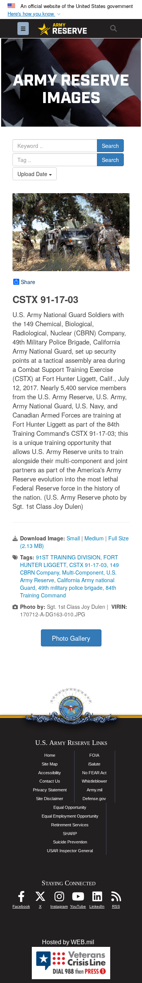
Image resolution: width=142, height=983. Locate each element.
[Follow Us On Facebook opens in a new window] (21, 898)
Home (49, 755)
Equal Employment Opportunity (70, 816)
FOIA (94, 755)
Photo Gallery (71, 638)
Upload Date (33, 174)
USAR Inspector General (70, 850)
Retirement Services (70, 825)
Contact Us (49, 781)
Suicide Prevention (70, 842)
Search (110, 145)
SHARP (70, 833)
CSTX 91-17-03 (88, 565)
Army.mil (94, 790)
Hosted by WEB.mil (68, 942)
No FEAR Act (94, 772)
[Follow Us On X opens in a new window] (40, 898)
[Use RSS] (115, 898)
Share (28, 282)
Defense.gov (94, 798)
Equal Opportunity (69, 807)
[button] (35, 14)
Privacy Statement (50, 790)
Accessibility (49, 772)
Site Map (50, 764)
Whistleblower (94, 781)
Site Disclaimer (49, 798)
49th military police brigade (70, 587)
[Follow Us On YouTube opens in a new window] (78, 898)
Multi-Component (82, 572)
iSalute (94, 764)
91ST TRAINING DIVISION (68, 557)
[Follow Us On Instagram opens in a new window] (59, 898)
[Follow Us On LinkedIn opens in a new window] (96, 898)
